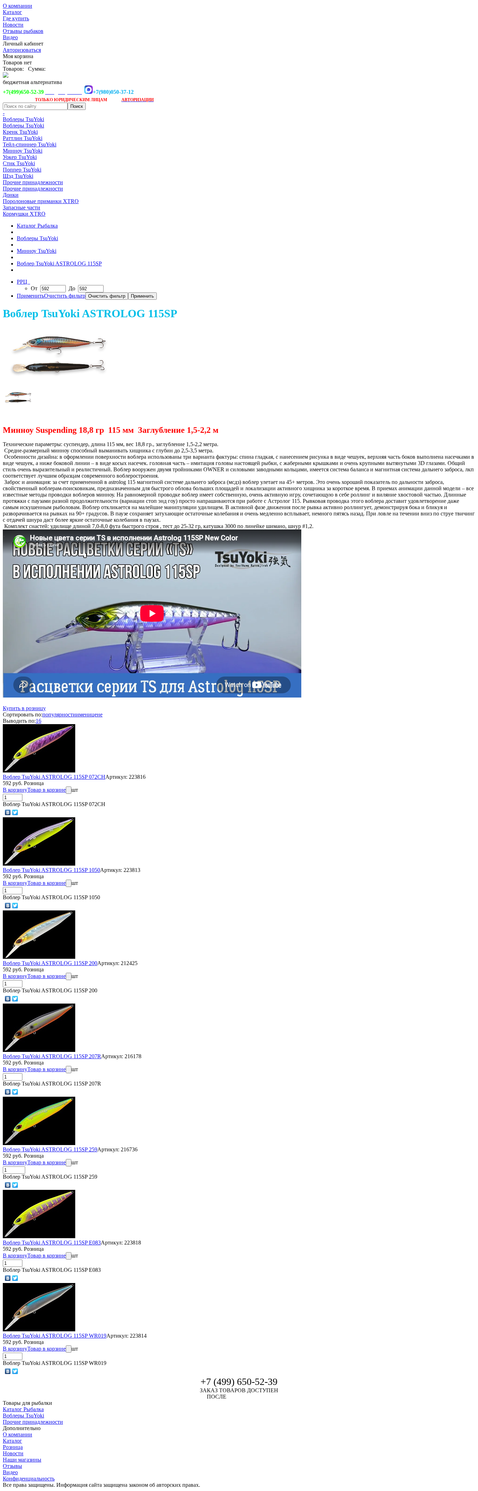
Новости (13, 25)
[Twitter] (15, 812)
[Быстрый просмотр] (39, 771)
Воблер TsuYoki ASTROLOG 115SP (59, 263)
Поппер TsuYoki (22, 170)
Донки (11, 195)
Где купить (16, 18)
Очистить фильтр (64, 296)
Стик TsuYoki (19, 163)
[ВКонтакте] (8, 812)
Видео (10, 37)
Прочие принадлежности (33, 182)
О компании (17, 6)
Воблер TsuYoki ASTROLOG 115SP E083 (52, 1243)
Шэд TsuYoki (18, 176)
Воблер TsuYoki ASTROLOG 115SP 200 (50, 963)
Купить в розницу (24, 708)
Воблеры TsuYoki (23, 119)
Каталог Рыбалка (37, 226)
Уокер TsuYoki (20, 157)
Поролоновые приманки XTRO (41, 201)
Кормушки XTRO (24, 214)
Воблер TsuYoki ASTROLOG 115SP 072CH (54, 777)
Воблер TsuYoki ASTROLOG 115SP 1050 (51, 870)
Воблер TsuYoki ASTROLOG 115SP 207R (52, 1056)
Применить (30, 296)
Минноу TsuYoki (22, 151)
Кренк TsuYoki (20, 132)
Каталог (12, 12)
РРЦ (23, 282)
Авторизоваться (22, 50)
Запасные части (21, 207)
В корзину (15, 790)
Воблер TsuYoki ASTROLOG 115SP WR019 (54, 1336)
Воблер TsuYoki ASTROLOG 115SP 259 (50, 1149)
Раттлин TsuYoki (22, 138)
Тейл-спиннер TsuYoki (29, 144)
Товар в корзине (46, 790)
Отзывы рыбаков (23, 31)
